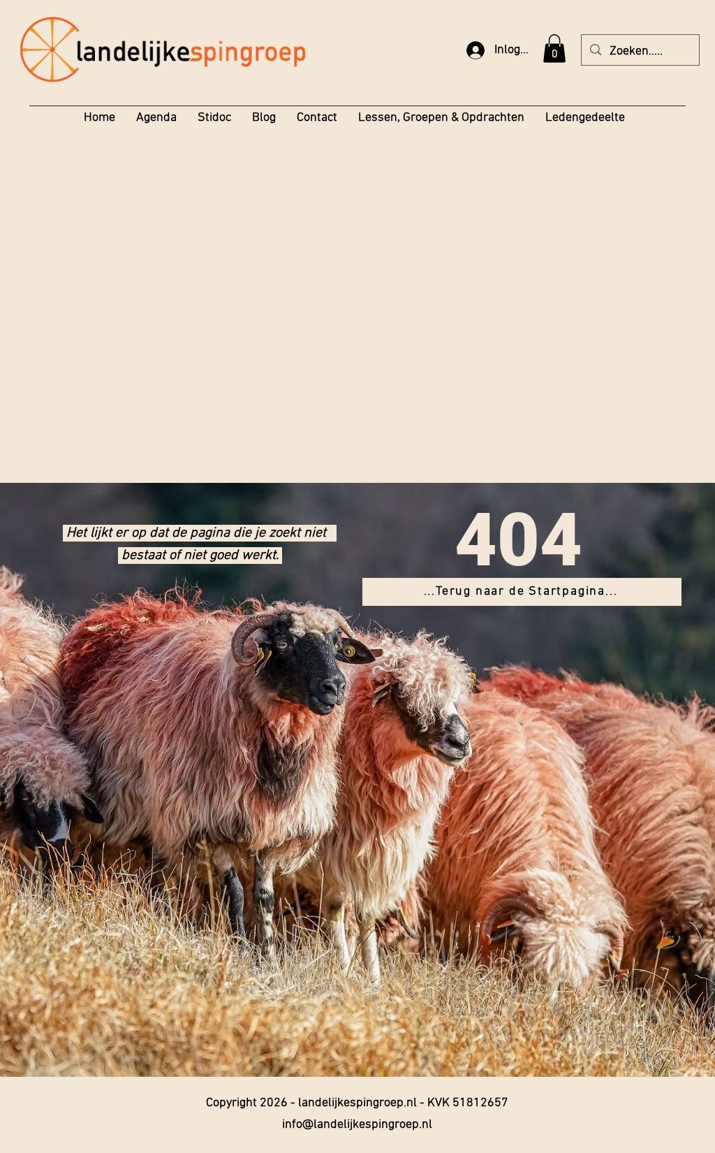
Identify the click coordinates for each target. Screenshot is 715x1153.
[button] (554, 48)
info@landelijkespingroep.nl (357, 1124)
